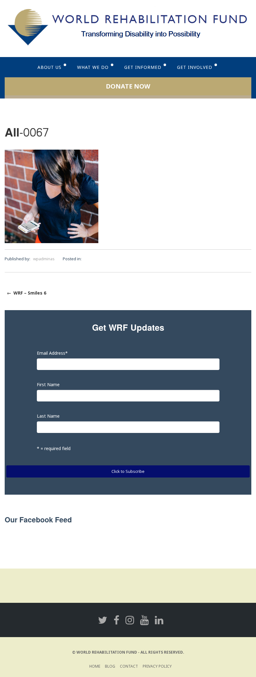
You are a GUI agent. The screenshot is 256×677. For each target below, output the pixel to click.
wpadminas (44, 259)
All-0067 (27, 132)
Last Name (48, 416)
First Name (48, 384)
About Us (49, 67)
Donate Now (128, 86)
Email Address (52, 353)
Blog (110, 666)
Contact (129, 666)
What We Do (93, 67)
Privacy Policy (157, 666)
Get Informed (142, 67)
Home (94, 666)
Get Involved (194, 67)
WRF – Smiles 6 (26, 293)
